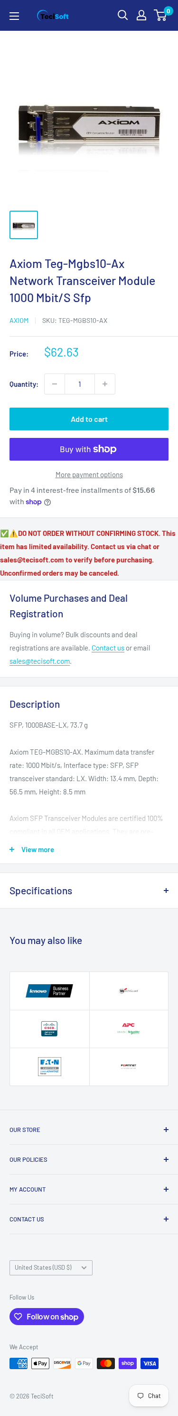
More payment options (89, 474)
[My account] (141, 15)
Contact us (108, 647)
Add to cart (89, 418)
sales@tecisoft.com (39, 661)
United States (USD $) (43, 1267)
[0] (161, 15)
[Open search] (123, 15)
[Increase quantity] (105, 384)
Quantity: (23, 384)
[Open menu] (14, 16)
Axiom (18, 320)
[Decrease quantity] (55, 384)
